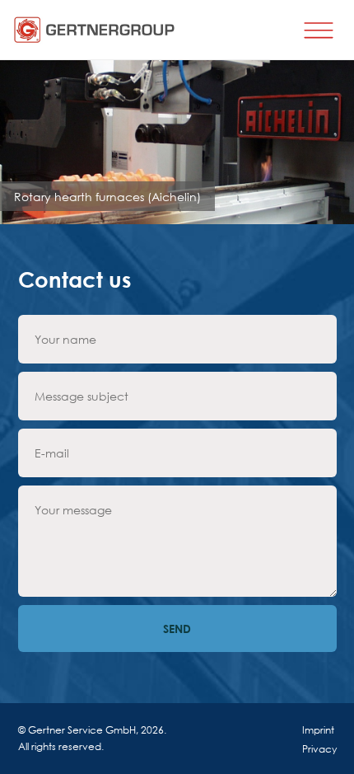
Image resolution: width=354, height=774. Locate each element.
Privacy (319, 749)
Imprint (318, 730)
